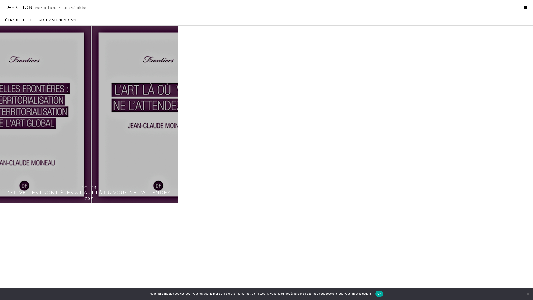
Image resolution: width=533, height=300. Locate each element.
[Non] (528, 294)
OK (379, 293)
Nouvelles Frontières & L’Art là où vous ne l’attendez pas (89, 196)
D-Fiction (19, 7)
